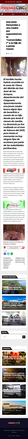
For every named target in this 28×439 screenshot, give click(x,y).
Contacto (18, 435)
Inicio (9, 435)
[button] (23, 14)
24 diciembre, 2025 (10, 361)
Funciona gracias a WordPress (10, 430)
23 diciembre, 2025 (10, 410)
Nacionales (6, 371)
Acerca (13, 435)
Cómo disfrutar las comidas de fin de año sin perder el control (13, 358)
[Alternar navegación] (13, 14)
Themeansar (14, 432)
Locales (5, 285)
